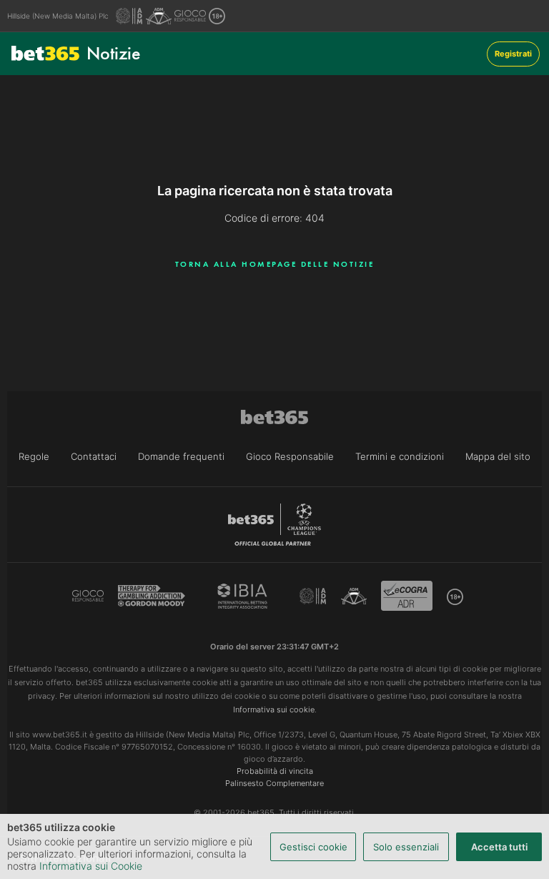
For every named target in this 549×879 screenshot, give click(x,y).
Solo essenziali (406, 847)
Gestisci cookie (313, 847)
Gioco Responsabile (290, 456)
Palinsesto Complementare (274, 783)
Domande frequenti (181, 456)
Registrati (513, 54)
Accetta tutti (499, 847)
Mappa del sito (497, 456)
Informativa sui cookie (274, 709)
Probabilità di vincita (275, 771)
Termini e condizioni (399, 456)
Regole (34, 456)
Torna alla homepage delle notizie (275, 264)
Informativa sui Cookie (90, 866)
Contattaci (94, 456)
